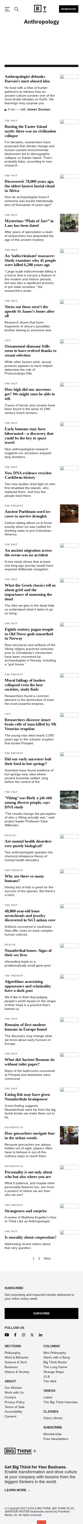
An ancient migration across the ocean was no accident (28, 552)
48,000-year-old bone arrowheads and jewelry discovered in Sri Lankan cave (30, 915)
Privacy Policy (15, 1402)
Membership (68, 9)
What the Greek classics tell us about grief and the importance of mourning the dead (30, 592)
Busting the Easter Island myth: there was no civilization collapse (30, 131)
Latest (47, 1397)
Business (11, 1367)
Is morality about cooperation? (30, 1237)
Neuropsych (14, 1127)
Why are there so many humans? (24, 878)
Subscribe (41, 1313)
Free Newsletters (55, 1439)
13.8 (46, 1376)
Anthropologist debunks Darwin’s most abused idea (27, 78)
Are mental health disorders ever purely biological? (28, 843)
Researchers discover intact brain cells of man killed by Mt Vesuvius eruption (30, 724)
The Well (49, 1381)
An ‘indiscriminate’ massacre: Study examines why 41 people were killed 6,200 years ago (30, 260)
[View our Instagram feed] (23, 1335)
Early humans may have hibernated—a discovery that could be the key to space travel (29, 436)
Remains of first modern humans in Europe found (26, 1027)
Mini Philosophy (54, 1353)
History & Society (17, 1372)
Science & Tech (16, 1362)
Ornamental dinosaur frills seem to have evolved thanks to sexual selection (30, 351)
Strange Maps (53, 1372)
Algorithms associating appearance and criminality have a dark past (28, 986)
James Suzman (38, 109)
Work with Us (14, 1392)
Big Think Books (55, 1362)
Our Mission (13, 1387)
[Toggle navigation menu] (7, 9)
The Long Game (55, 1367)
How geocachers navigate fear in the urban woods (30, 1135)
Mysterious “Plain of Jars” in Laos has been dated (29, 223)
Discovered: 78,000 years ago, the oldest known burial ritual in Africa (29, 186)
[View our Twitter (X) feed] (32, 1335)
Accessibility (13, 1411)
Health (10, 835)
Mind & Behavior (17, 1357)
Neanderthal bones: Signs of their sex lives (28, 952)
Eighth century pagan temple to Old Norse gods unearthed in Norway (29, 634)
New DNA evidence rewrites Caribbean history (28, 475)
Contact (10, 1397)
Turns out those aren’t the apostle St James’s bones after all (29, 311)
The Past (11, 120)
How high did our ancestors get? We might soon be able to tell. (30, 394)
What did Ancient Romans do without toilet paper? (29, 1061)
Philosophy (13, 1353)
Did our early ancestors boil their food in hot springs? (28, 761)
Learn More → (17, 1490)
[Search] (16, 9)
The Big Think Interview (60, 1402)
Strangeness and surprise (26, 1211)
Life (8, 340)
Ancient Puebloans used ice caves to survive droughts (27, 513)
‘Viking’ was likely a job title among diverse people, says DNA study (28, 802)
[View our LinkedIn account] (40, 1335)
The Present (14, 505)
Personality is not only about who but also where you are (28, 1174)
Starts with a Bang (56, 1357)
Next (47, 1258)
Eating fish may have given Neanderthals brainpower (27, 1096)
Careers (10, 1416)
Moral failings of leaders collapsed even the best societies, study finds (25, 685)
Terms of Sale (15, 1407)
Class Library (52, 1418)
